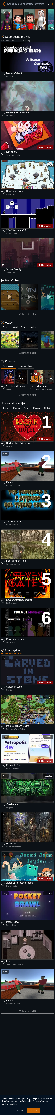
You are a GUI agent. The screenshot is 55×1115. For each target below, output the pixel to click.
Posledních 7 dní (20, 408)
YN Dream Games (15, 386)
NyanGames (11, 233)
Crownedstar (12, 886)
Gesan (9, 389)
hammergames (13, 564)
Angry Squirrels (13, 155)
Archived (34, 327)
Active (5, 327)
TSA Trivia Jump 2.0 (16, 230)
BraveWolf (10, 194)
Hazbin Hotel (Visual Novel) (20, 443)
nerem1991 (11, 642)
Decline (20, 1110)
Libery (9, 446)
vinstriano (10, 272)
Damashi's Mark (14, 73)
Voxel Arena (12, 804)
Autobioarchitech (13, 847)
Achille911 (10, 76)
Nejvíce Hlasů (26, 366)
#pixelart (12, 654)
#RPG (20, 654)
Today (5, 408)
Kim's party (11, 152)
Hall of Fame (41, 386)
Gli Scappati (11, 603)
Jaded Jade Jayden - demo (19, 883)
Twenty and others (14, 964)
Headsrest (11, 843)
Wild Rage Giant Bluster (18, 112)
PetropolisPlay (12, 768)
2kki (8, 961)
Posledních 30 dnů (41, 408)
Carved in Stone (14, 687)
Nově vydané (9, 366)
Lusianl (9, 116)
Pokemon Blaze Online (17, 726)
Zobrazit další (27, 314)
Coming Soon (19, 327)
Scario (9, 690)
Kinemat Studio (13, 485)
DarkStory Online (14, 191)
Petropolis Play (13, 765)
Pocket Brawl (12, 922)
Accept (34, 1110)
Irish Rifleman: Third (16, 561)
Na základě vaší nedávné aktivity (15, 40)
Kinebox (10, 482)
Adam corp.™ (12, 524)
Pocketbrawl (11, 925)
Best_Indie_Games (43, 389)
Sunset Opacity (13, 269)
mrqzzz (9, 807)
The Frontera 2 (13, 521)
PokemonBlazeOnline (15, 729)
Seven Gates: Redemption (19, 600)
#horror (4, 654)
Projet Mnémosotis (15, 639)
